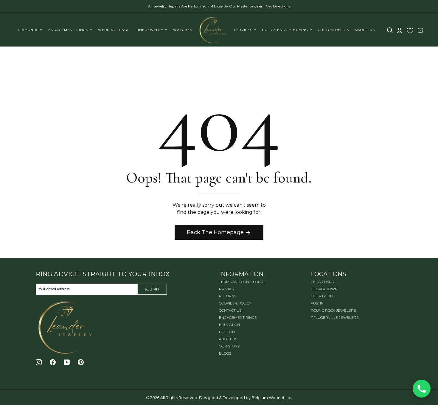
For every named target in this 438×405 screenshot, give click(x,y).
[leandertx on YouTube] (67, 362)
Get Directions (278, 6)
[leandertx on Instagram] (39, 362)
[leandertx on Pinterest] (81, 362)
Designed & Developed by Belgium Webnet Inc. (245, 397)
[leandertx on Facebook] (53, 362)
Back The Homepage (215, 232)
